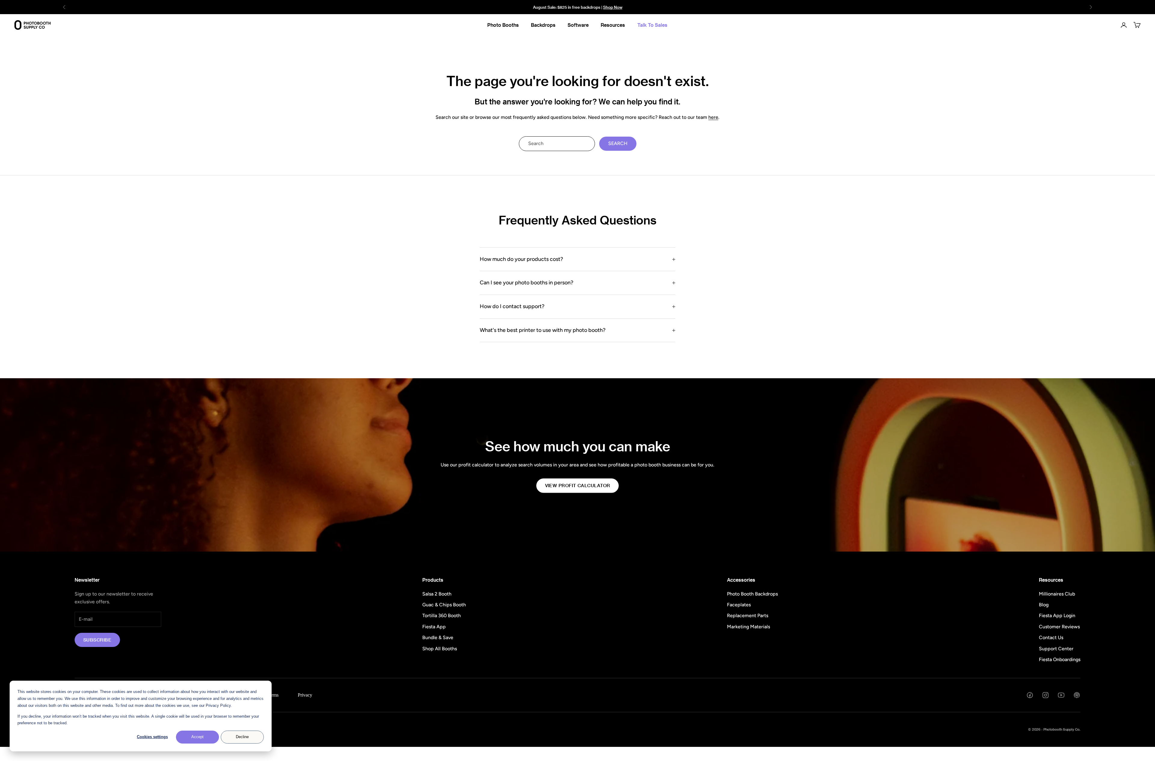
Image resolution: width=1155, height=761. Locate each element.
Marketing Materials (748, 627)
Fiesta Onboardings (1059, 659)
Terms (273, 695)
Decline (242, 737)
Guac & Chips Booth (444, 605)
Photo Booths (503, 25)
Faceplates (739, 605)
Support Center (1056, 648)
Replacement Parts (747, 615)
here (713, 117)
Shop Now (612, 7)
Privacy (305, 695)
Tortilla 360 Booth (441, 615)
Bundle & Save (437, 637)
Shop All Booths (439, 648)
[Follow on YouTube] (1061, 695)
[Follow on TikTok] (1076, 695)
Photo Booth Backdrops (752, 594)
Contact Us (1051, 637)
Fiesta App (434, 627)
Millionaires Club (1057, 594)
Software (578, 25)
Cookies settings (152, 737)
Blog (1044, 605)
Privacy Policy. (219, 705)
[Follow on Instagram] (1045, 695)
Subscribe (97, 639)
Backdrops (543, 25)
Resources (613, 25)
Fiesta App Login (1057, 615)
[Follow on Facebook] (1029, 695)
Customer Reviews (1059, 627)
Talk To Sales (652, 25)
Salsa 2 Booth (436, 594)
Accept (197, 737)
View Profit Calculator (577, 485)
